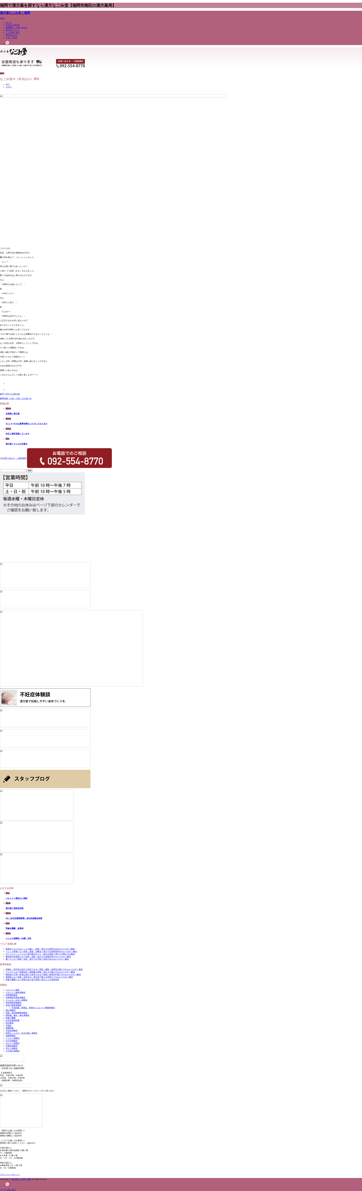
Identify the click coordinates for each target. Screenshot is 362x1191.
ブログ (9, 87)
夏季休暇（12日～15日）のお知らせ (16, 398)
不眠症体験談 (12, 1046)
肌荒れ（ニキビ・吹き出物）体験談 (21, 1033)
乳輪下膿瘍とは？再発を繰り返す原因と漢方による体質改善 (32, 980)
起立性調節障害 (13, 1020)
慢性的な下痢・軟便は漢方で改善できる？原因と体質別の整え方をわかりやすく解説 (43, 974)
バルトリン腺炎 (13, 990)
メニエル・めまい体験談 (16, 1000)
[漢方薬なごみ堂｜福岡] (13, 54)
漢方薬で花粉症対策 (14, 908)
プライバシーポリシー (10, 1175)
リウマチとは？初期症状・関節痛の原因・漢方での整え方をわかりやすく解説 (40, 972)
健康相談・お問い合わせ (16, 28)
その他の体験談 (13, 1051)
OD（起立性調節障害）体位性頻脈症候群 (24, 918)
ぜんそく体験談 (13, 1043)
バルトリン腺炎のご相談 (16, 898)
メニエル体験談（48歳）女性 (18, 938)
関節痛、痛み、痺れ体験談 (17, 1015)
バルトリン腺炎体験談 (15, 992)
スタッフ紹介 (12, 38)
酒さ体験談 (11, 1010)
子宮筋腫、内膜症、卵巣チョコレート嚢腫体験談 (33, 1008)
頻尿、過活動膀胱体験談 (16, 1013)
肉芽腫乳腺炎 (12, 995)
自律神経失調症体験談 (15, 998)
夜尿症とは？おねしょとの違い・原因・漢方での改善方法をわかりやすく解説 (40, 949)
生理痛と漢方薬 (13, 414)
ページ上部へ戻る (8, 1190)
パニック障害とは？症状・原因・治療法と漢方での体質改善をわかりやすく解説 (41, 951)
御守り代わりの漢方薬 (10, 394)
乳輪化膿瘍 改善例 (14, 928)
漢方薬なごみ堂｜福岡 (15, 12)
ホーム (9, 22)
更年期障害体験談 (13, 1003)
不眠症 (9, 1025)
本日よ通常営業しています (17, 434)
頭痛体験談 (11, 1036)
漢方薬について (13, 30)
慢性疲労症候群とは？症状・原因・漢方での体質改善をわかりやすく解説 (38, 957)
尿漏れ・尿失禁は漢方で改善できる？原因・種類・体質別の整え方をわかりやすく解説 (44, 969)
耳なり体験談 (12, 1048)
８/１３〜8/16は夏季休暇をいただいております (26, 424)
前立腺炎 (10, 1023)
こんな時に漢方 (13, 33)
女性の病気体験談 (13, 1005)
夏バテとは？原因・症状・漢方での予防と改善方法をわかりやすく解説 (37, 959)
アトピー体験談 (13, 1038)
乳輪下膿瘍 (11, 1018)
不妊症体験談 (12, 1031)
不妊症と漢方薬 (13, 25)
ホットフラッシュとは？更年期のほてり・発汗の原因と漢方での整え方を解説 (40, 954)
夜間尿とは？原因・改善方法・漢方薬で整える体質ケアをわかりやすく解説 (39, 977)
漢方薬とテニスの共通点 (16, 444)
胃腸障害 (10, 1028)
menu (2, 18)
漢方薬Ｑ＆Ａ (11, 35)
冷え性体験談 (12, 1041)
